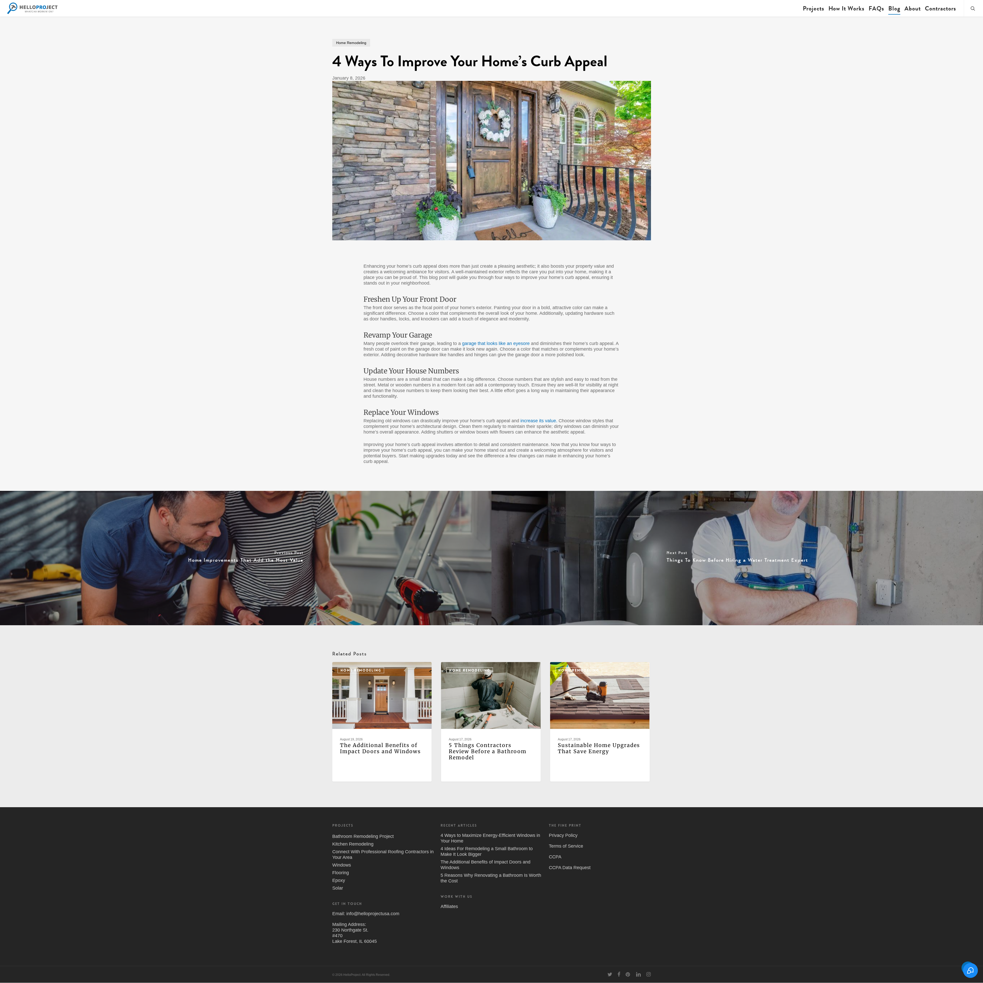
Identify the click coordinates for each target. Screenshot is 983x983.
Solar (337, 888)
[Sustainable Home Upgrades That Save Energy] (599, 722)
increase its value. (538, 420)
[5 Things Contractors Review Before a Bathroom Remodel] (490, 722)
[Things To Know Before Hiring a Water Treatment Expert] (737, 558)
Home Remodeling (351, 43)
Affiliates (449, 906)
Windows (341, 865)
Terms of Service (566, 846)
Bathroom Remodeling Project (363, 836)
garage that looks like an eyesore (496, 343)
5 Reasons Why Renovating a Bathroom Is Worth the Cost (491, 878)
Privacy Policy (563, 835)
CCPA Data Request (570, 867)
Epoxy (338, 880)
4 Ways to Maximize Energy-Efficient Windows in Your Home (490, 838)
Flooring (340, 872)
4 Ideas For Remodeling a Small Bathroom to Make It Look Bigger (487, 851)
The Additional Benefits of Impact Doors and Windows (485, 864)
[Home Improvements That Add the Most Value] (246, 558)
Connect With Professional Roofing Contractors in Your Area (383, 854)
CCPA (555, 856)
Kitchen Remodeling (352, 844)
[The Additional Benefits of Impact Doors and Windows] (382, 722)
